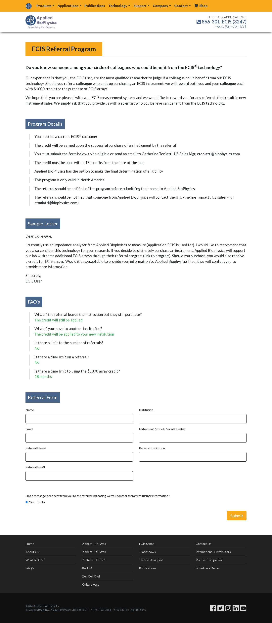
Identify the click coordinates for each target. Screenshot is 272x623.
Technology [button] (117, 6)
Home (29, 543)
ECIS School (147, 543)
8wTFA (87, 568)
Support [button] (140, 6)
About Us (32, 552)
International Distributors (213, 552)
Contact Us (203, 543)
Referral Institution (152, 448)
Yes (31, 502)
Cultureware (90, 584)
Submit (236, 515)
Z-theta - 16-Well (94, 543)
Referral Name (35, 448)
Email (29, 429)
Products (44, 6)
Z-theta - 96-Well (94, 552)
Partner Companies (209, 560)
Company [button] (160, 6)
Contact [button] (181, 6)
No (42, 502)
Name (29, 410)
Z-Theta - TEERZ (93, 560)
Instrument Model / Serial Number (162, 429)
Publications (95, 6)
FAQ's (29, 568)
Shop (203, 6)
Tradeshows (147, 552)
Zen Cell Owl (91, 576)
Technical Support (151, 560)
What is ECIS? (34, 560)
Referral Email (35, 467)
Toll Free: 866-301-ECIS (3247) (106, 609)
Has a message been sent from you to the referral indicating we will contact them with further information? (97, 496)
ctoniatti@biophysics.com (218, 154)
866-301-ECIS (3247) (224, 21)
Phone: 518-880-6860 (75, 609)
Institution (146, 410)
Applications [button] (68, 6)
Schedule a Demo (207, 568)
